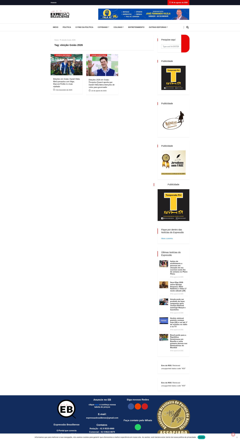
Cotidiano (103, 27)
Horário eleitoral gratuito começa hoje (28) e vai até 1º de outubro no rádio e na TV (178, 322)
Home (56, 40)
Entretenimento (136, 27)
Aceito (201, 437)
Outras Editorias (157, 27)
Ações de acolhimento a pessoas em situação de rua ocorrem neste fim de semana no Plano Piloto (179, 267)
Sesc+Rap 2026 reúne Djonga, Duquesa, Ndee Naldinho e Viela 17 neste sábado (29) (178, 286)
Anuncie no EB (102, 399)
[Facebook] (131, 406)
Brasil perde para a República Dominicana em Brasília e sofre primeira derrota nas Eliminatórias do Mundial (178, 341)
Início (55, 27)
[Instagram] (138, 406)
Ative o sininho (167, 238)
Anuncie (53, 2)
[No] (237, 437)
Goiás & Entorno (63, 55)
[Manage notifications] (233, 435)
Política (67, 27)
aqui (97, 405)
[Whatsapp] (138, 427)
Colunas (118, 27)
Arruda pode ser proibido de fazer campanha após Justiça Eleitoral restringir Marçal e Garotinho (178, 304)
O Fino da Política (84, 27)
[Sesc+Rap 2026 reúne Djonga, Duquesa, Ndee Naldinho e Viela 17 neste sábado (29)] (163, 284)
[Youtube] (145, 406)
